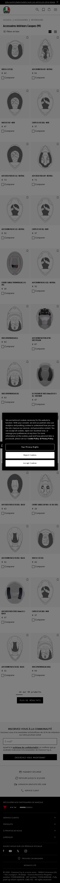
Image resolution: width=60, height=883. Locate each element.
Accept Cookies (30, 463)
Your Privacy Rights (30, 447)
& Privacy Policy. (47, 439)
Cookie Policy (33, 439)
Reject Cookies (30, 455)
